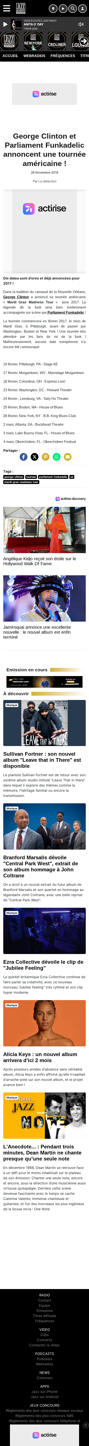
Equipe (44, 1305)
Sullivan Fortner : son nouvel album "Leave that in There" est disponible (42, 760)
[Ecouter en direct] (63, 8)
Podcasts (44, 1359)
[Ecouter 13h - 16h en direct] (44, 681)
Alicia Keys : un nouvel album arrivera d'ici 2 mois (40, 1057)
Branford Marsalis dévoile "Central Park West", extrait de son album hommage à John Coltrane (40, 866)
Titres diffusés (44, 1316)
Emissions (45, 1310)
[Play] (6, 24)
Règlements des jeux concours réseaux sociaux (44, 1410)
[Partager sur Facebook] (22, 459)
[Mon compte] (82, 8)
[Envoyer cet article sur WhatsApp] (55, 459)
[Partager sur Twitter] (33, 459)
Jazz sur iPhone (44, 1391)
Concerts (44, 1340)
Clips (44, 1335)
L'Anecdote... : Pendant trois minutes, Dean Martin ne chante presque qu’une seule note (42, 1153)
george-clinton (13, 476)
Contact (44, 1300)
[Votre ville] (53, 8)
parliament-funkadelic (53, 476)
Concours (44, 1378)
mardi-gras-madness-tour (21, 482)
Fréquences (63, 56)
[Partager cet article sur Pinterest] (44, 459)
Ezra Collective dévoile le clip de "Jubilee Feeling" (43, 965)
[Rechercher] (72, 8)
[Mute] (81, 24)
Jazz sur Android (45, 1397)
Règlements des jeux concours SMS (44, 1415)
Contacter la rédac (44, 1345)
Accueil (10, 56)
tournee (31, 476)
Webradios (34, 56)
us (71, 476)
